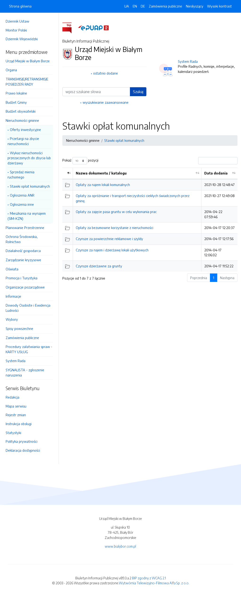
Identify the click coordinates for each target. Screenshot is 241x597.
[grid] (149, 220)
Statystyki (13, 433)
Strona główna (20, 6)
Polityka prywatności (21, 441)
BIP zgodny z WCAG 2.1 (149, 578)
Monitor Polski (16, 30)
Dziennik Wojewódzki (22, 39)
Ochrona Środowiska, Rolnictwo (22, 239)
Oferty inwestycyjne (25, 129)
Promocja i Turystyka (21, 278)
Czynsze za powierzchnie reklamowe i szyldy (109, 239)
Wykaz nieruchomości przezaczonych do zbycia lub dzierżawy (29, 158)
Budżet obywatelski (21, 111)
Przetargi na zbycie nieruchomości (23, 141)
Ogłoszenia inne (22, 204)
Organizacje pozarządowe (25, 287)
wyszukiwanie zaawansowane (106, 102)
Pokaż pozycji (80, 160)
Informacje (13, 296)
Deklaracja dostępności (23, 450)
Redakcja (12, 397)
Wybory (12, 319)
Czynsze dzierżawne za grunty (99, 266)
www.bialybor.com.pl (120, 546)
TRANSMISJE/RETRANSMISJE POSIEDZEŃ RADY (27, 81)
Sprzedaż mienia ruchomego (21, 174)
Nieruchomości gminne (22, 120)
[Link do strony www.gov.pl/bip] (69, 27)
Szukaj (138, 91)
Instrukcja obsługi (19, 424)
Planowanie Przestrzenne (25, 227)
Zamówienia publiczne (22, 338)
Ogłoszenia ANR (22, 195)
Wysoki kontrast (219, 6)
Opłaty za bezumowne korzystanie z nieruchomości (114, 227)
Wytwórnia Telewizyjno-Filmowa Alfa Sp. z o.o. (154, 583)
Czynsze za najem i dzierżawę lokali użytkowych (112, 250)
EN (135, 6)
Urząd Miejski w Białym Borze (28, 61)
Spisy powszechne (19, 328)
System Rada (15, 361)
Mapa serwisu (16, 406)
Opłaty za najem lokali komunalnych (103, 184)
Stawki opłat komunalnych (30, 186)
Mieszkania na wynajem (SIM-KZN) (27, 216)
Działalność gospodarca (23, 251)
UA (126, 6)
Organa (11, 70)
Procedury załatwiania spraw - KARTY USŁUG (29, 349)
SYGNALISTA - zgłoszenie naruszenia (25, 372)
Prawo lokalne (16, 93)
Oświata (12, 269)
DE (143, 6)
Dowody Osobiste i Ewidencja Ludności (28, 307)
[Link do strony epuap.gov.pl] (93, 27)
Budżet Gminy (16, 102)
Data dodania (216, 173)
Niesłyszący (194, 6)
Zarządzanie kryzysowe (23, 260)
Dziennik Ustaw (17, 21)
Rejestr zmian (16, 415)
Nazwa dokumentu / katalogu (101, 173)
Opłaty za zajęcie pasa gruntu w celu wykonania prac (116, 212)
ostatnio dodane (105, 73)
